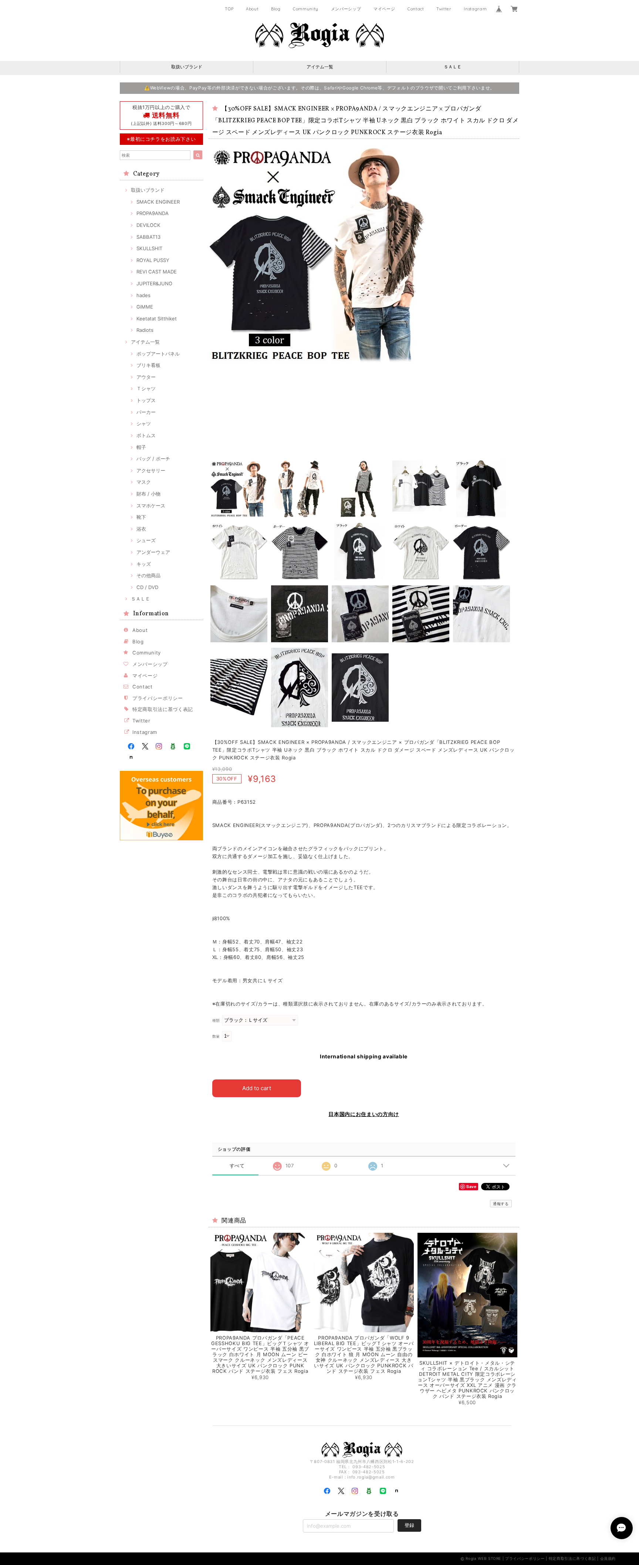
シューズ (146, 540)
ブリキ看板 (148, 365)
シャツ (143, 423)
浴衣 (141, 529)
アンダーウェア (153, 552)
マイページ (384, 8)
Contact (416, 8)
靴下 (141, 517)
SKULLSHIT (149, 248)
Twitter (444, 8)
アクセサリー (150, 470)
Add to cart (256, 1088)
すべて (237, 1165)
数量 (216, 1036)
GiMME (144, 307)
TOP (229, 8)
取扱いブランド (186, 66)
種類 (216, 1020)
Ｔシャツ (146, 388)
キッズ (143, 564)
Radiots (144, 330)
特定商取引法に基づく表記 (162, 709)
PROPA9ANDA (152, 213)
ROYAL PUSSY (152, 260)
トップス (146, 400)
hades (143, 295)
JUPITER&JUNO (154, 283)
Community (305, 8)
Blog (276, 8)
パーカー (146, 412)
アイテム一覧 (320, 66)
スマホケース (150, 505)
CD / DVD (147, 587)
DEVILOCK (148, 225)
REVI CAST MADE (156, 272)
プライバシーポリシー (157, 698)
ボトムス (146, 435)
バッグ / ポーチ (153, 459)
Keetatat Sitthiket (156, 318)
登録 (409, 1525)
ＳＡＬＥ (453, 66)
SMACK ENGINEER (158, 202)
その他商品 (148, 575)
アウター (146, 377)
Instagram (475, 8)
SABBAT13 (148, 237)
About (252, 8)
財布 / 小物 (148, 494)
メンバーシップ (346, 8)
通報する (501, 1203)
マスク (143, 482)
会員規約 (608, 1558)
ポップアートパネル (158, 354)
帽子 (141, 447)
